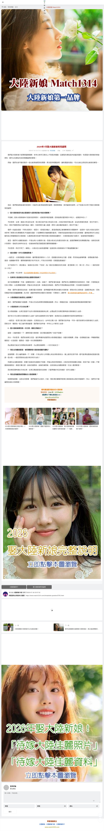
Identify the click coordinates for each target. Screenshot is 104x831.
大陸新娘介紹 (18, 592)
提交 (10, 812)
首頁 (4, 7)
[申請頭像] (98, 787)
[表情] (97, 801)
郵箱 (38, 806)
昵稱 (6, 806)
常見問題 (10, 7)
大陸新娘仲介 (14, 587)
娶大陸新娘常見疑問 (39, 587)
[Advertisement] (52, 126)
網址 (71, 806)
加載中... (7, 615)
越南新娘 (19, 293)
